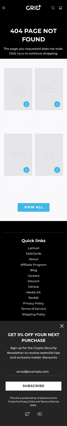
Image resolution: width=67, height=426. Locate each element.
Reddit (33, 298)
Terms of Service (33, 309)
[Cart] (60, 8)
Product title (18, 114)
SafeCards (33, 253)
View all (33, 207)
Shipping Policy (33, 314)
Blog (33, 270)
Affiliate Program (33, 265)
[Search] (53, 8)
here (20, 53)
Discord (33, 281)
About (33, 259)
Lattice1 (33, 248)
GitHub (33, 287)
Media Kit (33, 292)
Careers (33, 276)
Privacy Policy (33, 303)
